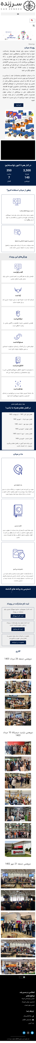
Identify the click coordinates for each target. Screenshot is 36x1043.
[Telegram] (32, 1032)
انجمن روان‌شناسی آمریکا (28, 999)
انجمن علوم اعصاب (29, 1005)
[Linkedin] (24, 1032)
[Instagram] (28, 1032)
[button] (18, 13)
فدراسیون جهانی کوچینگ (28, 1002)
